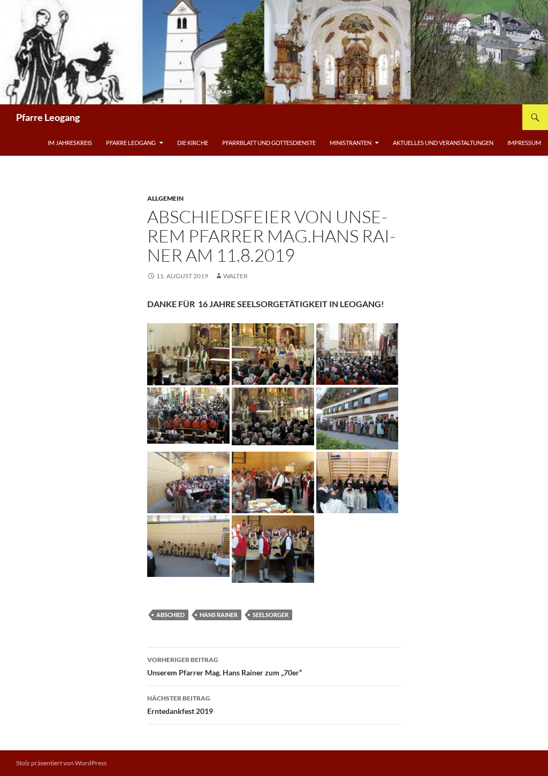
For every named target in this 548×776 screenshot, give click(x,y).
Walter (235, 276)
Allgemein (165, 198)
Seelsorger (270, 614)
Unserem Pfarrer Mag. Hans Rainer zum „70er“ (224, 666)
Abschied (170, 614)
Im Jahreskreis (70, 142)
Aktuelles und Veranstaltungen (443, 142)
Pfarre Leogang (48, 117)
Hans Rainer (219, 614)
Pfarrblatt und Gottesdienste (269, 142)
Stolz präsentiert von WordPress (61, 763)
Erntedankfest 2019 (180, 705)
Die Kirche (192, 142)
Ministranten (350, 142)
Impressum (524, 142)
